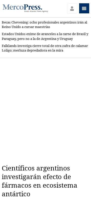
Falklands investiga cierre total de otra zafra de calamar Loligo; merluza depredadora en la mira (45, 48)
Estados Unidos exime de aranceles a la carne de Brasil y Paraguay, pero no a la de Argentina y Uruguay (45, 36)
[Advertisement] (45, 111)
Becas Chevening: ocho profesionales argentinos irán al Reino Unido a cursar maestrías (44, 24)
